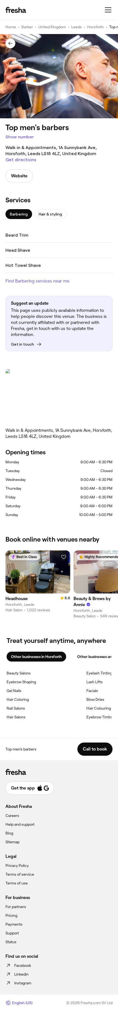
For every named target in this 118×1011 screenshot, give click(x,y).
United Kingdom (52, 27)
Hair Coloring (18, 699)
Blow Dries (95, 699)
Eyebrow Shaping (21, 682)
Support (12, 933)
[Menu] (108, 9)
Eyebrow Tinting (100, 717)
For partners (15, 906)
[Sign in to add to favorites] (63, 557)
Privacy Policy (17, 865)
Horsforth (95, 27)
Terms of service (19, 874)
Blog (9, 833)
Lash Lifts (94, 682)
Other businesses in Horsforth (36, 656)
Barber (27, 27)
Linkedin (21, 974)
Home (10, 27)
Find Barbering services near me (37, 281)
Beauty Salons (19, 673)
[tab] (18, 214)
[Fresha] (15, 9)
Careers (12, 815)
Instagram (22, 983)
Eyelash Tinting (99, 673)
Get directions (20, 159)
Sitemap (12, 842)
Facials (92, 690)
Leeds (76, 27)
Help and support (20, 824)
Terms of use (16, 883)
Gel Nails (14, 690)
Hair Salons (16, 717)
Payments (14, 924)
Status (10, 942)
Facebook (22, 965)
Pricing (11, 915)
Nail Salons (16, 708)
